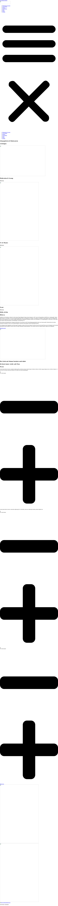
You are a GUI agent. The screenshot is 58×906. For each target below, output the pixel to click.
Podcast (3, 7)
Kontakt (3, 11)
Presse (3, 10)
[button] (29, 72)
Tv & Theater (4, 6)
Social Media (4, 8)
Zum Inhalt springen (3, 0)
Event (3, 9)
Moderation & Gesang (6, 5)
